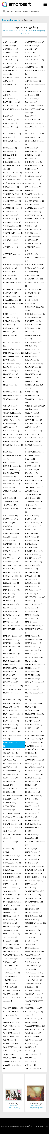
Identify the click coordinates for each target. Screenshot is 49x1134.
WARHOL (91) (11, 1022)
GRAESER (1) (33, 423)
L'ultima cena (35, 1106)
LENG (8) (33, 590)
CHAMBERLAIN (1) (35, 219)
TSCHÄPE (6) (33, 980)
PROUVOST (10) (12, 827)
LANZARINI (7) (12, 572)
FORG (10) (10, 370)
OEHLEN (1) (10, 753)
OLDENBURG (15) (12, 756)
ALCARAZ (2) (32, 56)
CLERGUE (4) (11, 240)
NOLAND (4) (33, 746)
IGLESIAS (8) (33, 476)
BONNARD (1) (33, 162)
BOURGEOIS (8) (12, 172)
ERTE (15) (12, 344)
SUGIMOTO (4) (12, 948)
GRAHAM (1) (10, 427)
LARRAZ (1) (31, 572)
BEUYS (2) (10, 148)
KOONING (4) (13, 547)
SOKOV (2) (10, 930)
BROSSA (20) (32, 180)
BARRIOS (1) (33, 120)
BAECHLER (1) (11, 102)
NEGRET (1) (10, 728)
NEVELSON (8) (11, 732)
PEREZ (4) (9, 792)
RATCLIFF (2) (10, 841)
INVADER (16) (9, 487)
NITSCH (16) (34, 742)
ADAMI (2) (32, 45)
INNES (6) (31, 484)
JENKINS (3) (32, 491)
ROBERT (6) (13, 866)
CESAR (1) (11, 215)
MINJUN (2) (9, 671)
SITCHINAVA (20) (35, 923)
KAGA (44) (10, 515)
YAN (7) (8, 1054)
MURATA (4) (10, 717)
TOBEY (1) (9, 969)
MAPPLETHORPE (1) (35, 631)
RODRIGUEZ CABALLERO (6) (12, 871)
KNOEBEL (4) (32, 540)
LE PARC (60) (10, 579)
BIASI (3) (31, 148)
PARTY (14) (32, 781)
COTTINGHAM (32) (12, 256)
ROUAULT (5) (34, 880)
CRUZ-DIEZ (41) (34, 264)
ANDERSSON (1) (13, 67)
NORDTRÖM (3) (34, 749)
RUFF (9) (31, 884)
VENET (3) (10, 1015)
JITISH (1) (9, 498)
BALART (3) (10, 105)
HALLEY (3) (32, 434)
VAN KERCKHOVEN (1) (11, 999)
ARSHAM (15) (33, 91)
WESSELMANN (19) (35, 1026)
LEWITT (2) (9, 597)
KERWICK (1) (11, 530)
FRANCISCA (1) (33, 374)
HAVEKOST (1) (13, 445)
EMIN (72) (9, 332)
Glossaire (41, 1126)
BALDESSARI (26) (34, 105)
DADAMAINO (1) (32, 272)
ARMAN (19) (35, 86)
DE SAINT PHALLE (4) (34, 284)
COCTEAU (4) (11, 243)
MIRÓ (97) (9, 675)
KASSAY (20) (10, 519)
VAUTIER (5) (34, 1011)
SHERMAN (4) (11, 916)
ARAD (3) (8, 81)
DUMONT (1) (33, 324)
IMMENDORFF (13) (12, 480)
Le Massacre (13, 1106)
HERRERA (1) (33, 455)
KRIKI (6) (7, 554)
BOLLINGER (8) (11, 162)
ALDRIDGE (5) (11, 60)
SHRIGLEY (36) (33, 916)
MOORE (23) (11, 682)
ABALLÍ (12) (10, 42)
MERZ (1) (31, 661)
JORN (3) (31, 505)
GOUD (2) (9, 423)
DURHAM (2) (11, 328)
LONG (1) (32, 608)
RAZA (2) (31, 848)
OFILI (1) (31, 753)
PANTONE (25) (33, 771)
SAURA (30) (33, 895)
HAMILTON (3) (12, 438)
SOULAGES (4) (33, 934)
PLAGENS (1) (32, 806)
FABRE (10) (31, 346)
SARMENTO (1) (11, 895)
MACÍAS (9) (9, 618)
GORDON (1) (33, 416)
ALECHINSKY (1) (34, 60)
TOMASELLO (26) (34, 973)
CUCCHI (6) (10, 268)
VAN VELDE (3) (33, 997)
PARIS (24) (10, 778)
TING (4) (32, 962)
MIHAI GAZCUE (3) (13, 668)
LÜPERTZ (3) (11, 615)
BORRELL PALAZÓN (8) (11, 167)
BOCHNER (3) (32, 155)
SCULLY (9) (31, 905)
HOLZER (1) (32, 469)
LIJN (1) (30, 601)
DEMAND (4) (11, 296)
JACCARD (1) (34, 487)
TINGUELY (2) (10, 966)
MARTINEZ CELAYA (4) (11, 648)
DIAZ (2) (31, 300)
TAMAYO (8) (33, 955)
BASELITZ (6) (11, 127)
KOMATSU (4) (11, 544)
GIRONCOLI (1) (12, 413)
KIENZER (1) (11, 533)
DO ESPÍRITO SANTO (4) (34, 309)
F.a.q (47, 1126)
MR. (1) (28, 700)
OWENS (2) (10, 767)
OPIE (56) (9, 760)
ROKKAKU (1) (33, 873)
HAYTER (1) (34, 446)
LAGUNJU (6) (32, 565)
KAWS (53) (7, 526)
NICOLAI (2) (12, 737)
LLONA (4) (10, 608)
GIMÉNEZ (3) (33, 409)
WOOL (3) (33, 1040)
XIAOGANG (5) (12, 1051)
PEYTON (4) (33, 795)
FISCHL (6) (31, 356)
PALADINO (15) (34, 767)
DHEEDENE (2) (12, 300)
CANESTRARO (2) (34, 201)
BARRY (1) (10, 123)
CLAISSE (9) (12, 236)
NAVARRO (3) (33, 724)
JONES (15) (10, 505)
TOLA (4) (30, 969)
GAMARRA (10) (12, 395)
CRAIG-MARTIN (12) (35, 259)
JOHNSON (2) (33, 501)
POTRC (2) (33, 820)
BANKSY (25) (30, 116)
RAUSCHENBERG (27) (35, 843)
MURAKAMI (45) (35, 714)
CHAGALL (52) (11, 219)
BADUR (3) (32, 98)
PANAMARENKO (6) (11, 771)
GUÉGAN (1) (33, 431)
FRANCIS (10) (10, 374)
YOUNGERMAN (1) (12, 1058)
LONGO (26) (11, 611)
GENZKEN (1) (32, 395)
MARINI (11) (11, 639)
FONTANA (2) (33, 367)
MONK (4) (32, 678)
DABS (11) (9, 272)
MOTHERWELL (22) (34, 694)
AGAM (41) (10, 53)
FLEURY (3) (32, 360)
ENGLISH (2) (32, 332)
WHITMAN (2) (11, 1033)
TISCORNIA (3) (33, 966)
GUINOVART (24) (12, 434)
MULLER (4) (33, 703)
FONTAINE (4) (11, 367)
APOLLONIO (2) (12, 77)
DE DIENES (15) (34, 279)
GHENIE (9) (10, 399)
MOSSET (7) (11, 693)
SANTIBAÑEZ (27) (34, 891)
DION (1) (9, 307)
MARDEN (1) (32, 636)
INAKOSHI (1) (33, 480)
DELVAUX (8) (10, 293)
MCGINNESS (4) (11, 661)
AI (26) (30, 53)
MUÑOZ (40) (32, 710)
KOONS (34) (32, 547)
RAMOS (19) (32, 838)
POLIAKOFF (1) (12, 813)
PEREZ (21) (31, 788)
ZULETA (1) (33, 1068)
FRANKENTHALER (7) (13, 379)
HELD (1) (7, 452)
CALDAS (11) (34, 194)
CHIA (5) (31, 222)
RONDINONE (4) (11, 877)
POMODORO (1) (13, 817)
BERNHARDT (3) (34, 142)
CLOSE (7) (31, 240)
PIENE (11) (31, 799)
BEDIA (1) (9, 137)
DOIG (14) (9, 314)
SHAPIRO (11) (10, 912)
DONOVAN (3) (33, 317)
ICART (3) (31, 473)
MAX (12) (31, 654)
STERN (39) (31, 941)
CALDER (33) (12, 197)
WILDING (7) (33, 1033)
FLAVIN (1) (9, 360)
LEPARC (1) (9, 593)
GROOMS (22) (32, 427)
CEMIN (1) (33, 211)
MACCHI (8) (32, 615)
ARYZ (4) (7, 95)
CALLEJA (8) (32, 197)
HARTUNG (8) (33, 441)
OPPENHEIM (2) (34, 760)
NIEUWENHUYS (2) (13, 744)
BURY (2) (30, 190)
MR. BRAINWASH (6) (11, 703)
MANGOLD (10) (34, 625)
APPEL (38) (32, 77)
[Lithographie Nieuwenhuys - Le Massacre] (13, 1089)
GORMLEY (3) (11, 420)
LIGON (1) (9, 601)
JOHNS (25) (32, 498)
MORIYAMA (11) (12, 689)
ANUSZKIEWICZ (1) (35, 72)
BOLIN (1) (30, 158)
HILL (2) (30, 459)
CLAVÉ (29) (32, 236)
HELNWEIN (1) (34, 452)
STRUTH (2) (11, 944)
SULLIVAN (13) (33, 948)
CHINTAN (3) (12, 229)
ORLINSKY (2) (12, 763)
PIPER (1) (31, 802)
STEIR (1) (30, 937)
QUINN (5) (9, 831)
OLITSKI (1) (32, 756)
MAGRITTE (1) (11, 625)
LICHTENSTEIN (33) (35, 597)
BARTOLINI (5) (35, 123)
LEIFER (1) (9, 586)
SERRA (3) (32, 909)
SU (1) (30, 944)
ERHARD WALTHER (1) (33, 337)
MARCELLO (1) (13, 636)
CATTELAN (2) (34, 208)
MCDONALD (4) (34, 657)
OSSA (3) (32, 763)
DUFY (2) (9, 324)
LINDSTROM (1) (34, 604)
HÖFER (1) (32, 466)
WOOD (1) (9, 1040)
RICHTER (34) (12, 856)
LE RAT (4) (31, 579)
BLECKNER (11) (33, 151)
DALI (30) (10, 275)
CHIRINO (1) (33, 229)
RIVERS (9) (31, 863)
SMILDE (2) (11, 926)
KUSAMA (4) (10, 561)
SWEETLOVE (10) (35, 951)
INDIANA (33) (11, 484)
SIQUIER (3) (10, 923)
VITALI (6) (11, 1019)
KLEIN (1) (32, 537)
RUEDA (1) (10, 884)
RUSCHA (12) (11, 887)
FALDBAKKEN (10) (13, 353)
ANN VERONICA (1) (10, 72)
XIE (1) (30, 1051)
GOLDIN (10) (32, 413)
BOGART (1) (10, 158)
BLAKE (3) (9, 151)
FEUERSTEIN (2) (13, 356)
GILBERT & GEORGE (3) (35, 406)
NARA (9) (11, 721)
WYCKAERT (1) (12, 1047)
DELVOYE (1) (32, 293)
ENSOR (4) (10, 335)
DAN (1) (32, 275)
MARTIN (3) (11, 643)
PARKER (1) (33, 778)
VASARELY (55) (33, 1008)
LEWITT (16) (31, 593)
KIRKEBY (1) (31, 533)
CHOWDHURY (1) (13, 233)
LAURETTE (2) (12, 576)
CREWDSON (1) (13, 264)
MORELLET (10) (13, 686)
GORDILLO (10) (11, 416)
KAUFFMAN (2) (33, 522)
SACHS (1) (31, 887)
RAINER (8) (32, 834)
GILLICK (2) (10, 409)
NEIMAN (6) (32, 728)
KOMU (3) (31, 544)
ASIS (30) (32, 95)
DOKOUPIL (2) (35, 314)
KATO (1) (31, 519)
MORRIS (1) (32, 689)
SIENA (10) (10, 919)
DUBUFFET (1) (33, 321)
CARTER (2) (33, 204)
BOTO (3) (32, 169)
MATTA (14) (33, 650)
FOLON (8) (34, 363)
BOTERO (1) (34, 165)
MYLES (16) (31, 717)
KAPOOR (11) (33, 515)
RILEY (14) (32, 859)
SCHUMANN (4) (34, 902)
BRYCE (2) (11, 187)
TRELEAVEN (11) (12, 976)
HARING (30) (10, 441)
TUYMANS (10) (33, 983)
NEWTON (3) (33, 732)
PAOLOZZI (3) (34, 774)
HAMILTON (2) (34, 438)
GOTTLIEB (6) (33, 420)
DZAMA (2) (32, 328)
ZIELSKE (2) (12, 1066)
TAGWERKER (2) (13, 955)
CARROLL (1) (12, 204)
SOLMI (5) (32, 930)
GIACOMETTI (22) (34, 400)
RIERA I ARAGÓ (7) (11, 859)
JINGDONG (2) (33, 494)
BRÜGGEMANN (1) (13, 183)
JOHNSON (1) (11, 501)
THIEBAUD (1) (33, 958)
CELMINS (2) (10, 211)
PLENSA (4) (32, 810)
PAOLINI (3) (10, 774)
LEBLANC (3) (11, 583)
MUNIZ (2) (30, 707)
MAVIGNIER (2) (11, 654)
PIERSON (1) (10, 802)
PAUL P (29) (8, 785)
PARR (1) (9, 781)
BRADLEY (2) (32, 172)
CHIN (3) (31, 226)
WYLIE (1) (31, 1047)
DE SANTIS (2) (12, 289)
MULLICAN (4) (11, 707)
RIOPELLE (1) (12, 863)
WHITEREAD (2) (34, 1029)
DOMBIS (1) (10, 317)
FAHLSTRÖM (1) (12, 349)
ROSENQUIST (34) (35, 877)
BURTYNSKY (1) (12, 190)
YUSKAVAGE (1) (11, 1061)
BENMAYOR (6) (11, 141)
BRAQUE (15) (12, 176)
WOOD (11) (32, 1036)
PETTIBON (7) (12, 795)
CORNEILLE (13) (34, 249)
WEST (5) (9, 1029)
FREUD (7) (31, 381)
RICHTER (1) (33, 856)
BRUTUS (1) (33, 183)
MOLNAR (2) (10, 678)
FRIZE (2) (10, 385)
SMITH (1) (31, 926)
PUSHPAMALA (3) (33, 827)
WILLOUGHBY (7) (12, 1036)
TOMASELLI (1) (11, 973)
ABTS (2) (9, 45)
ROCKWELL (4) (34, 866)
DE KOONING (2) (13, 282)
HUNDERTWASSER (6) (11, 475)
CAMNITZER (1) (12, 201)
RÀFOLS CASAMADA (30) (12, 836)
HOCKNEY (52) (33, 462)
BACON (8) (10, 98)
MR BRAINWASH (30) (12, 700)
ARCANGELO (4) (10, 84)
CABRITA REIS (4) (13, 194)
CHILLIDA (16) (12, 226)
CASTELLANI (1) (12, 208)
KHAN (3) (30, 530)
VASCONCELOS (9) (13, 1011)
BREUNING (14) (11, 180)
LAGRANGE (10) (12, 565)
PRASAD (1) (12, 824)
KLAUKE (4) (10, 537)
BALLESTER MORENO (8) (34, 111)
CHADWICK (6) (33, 215)
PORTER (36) (11, 820)
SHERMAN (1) (33, 912)
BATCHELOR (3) (12, 134)
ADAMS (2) (10, 49)
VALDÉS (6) (10, 994)
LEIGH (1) (32, 586)
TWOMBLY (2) (10, 987)
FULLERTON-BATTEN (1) (34, 386)
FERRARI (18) (32, 353)
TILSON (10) (9, 962)
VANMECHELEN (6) (13, 1008)
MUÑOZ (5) (10, 710)
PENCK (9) (31, 785)
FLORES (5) (12, 363)
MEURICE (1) (35, 664)
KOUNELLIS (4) (34, 551)
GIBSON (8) (10, 406)
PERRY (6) (32, 792)
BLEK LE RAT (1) (10, 155)
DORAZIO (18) (11, 321)
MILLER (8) (32, 668)
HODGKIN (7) (12, 466)
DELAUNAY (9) (33, 289)
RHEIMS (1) (32, 852)
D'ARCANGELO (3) (34, 268)
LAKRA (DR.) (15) (10, 569)
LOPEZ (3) (31, 611)
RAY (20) (8, 848)
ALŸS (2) (9, 63)
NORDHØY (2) (11, 749)
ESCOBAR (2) (33, 342)
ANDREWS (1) (34, 67)
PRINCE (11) (33, 824)
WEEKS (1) (31, 1022)
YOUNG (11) (33, 1054)
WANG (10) (33, 1019)
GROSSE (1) (11, 431)
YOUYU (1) (30, 1058)
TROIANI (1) (11, 980)
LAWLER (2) (32, 576)
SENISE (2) (10, 909)
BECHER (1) (34, 134)
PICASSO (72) (11, 799)
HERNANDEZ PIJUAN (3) (12, 457)
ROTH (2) (9, 880)
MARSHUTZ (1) (33, 639)
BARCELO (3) (11, 120)
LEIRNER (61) (11, 590)
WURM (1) (31, 1043)
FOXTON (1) (32, 370)
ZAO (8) (31, 1061)
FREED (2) (32, 378)
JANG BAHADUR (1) (12, 492)
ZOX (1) (30, 1065)
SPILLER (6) (10, 937)
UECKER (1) (33, 990)
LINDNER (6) (11, 604)
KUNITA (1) (33, 558)
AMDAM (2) (32, 63)
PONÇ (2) (31, 817)
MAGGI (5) (32, 622)
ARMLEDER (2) (11, 91)
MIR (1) (32, 671)
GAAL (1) (31, 392)
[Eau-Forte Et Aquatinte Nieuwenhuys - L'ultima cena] (35, 1089)
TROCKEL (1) (34, 976)
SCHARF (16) (11, 898)
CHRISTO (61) (34, 233)
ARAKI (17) (33, 81)
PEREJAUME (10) (10, 788)
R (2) (28, 831)
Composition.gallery (12, 20)
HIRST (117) (11, 462)
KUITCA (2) (11, 558)
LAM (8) (31, 569)
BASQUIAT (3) (34, 128)
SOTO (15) (12, 934)
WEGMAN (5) (11, 1026)
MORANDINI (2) (35, 682)
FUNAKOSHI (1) (12, 392)
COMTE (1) (10, 247)
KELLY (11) (33, 526)
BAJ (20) (31, 102)
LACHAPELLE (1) (34, 561)
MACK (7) (31, 618)
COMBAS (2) (33, 243)
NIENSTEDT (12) (34, 739)
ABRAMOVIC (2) (34, 42)
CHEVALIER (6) (12, 222)
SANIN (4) (9, 891)
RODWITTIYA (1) (35, 870)
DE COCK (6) (10, 279)
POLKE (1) (32, 813)
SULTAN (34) (11, 951)
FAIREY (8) (32, 349)
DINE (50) (30, 303)
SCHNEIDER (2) (12, 902)
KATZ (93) (9, 522)
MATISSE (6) (32, 647)
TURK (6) (9, 983)
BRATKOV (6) (33, 176)
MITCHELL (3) (32, 675)
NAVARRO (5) (10, 724)
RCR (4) (6, 852)
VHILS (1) (29, 1015)
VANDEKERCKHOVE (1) (34, 1003)
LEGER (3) (32, 583)
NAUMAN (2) (33, 721)
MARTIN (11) (33, 643)
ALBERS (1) (10, 56)
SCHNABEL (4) (33, 898)
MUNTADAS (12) (13, 714)
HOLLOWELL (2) (11, 469)
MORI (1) (31, 686)
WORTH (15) (10, 1043)
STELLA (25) (10, 941)
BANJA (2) (8, 116)
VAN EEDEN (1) (34, 994)
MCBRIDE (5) (10, 657)
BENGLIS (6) (32, 137)
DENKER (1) (32, 296)
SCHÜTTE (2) (12, 905)
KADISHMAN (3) (34, 510)
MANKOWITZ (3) (13, 629)
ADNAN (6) (31, 49)
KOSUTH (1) (11, 551)
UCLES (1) (31, 987)
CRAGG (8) (31, 254)
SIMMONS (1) (32, 919)
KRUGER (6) (33, 554)
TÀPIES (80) (10, 958)
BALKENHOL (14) (13, 109)
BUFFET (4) (33, 187)
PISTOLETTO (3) (9, 808)
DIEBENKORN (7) (13, 303)
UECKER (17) (11, 990)
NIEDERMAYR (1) (34, 735)
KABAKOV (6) (10, 508)
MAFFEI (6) (10, 622)
